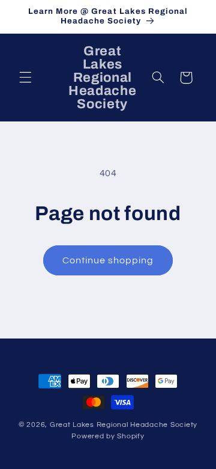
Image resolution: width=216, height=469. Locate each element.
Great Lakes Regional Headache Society (123, 424)
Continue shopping (108, 260)
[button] (25, 77)
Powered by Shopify (107, 436)
